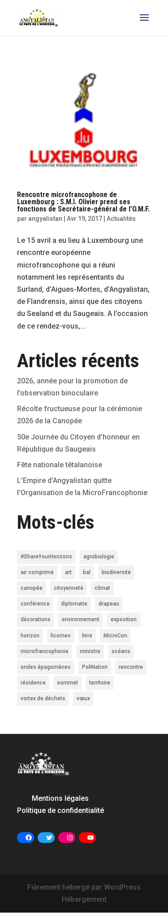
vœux (83, 698)
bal (86, 572)
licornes (61, 635)
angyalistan (45, 218)
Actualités (121, 218)
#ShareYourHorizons (46, 556)
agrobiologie (98, 556)
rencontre (131, 667)
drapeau (109, 604)
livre (87, 635)
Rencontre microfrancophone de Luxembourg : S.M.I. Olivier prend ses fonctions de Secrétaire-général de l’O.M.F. (83, 201)
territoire (99, 683)
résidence (33, 683)
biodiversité (116, 572)
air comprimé (37, 572)
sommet (67, 683)
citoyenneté (68, 588)
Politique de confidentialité (60, 810)
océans (121, 651)
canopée (32, 588)
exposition (124, 619)
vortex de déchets (43, 698)
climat (102, 588)
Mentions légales (60, 798)
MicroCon (115, 635)
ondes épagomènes (46, 667)
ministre (90, 651)
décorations (36, 619)
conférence (35, 604)
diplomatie (74, 604)
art (68, 572)
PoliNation (95, 667)
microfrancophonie (45, 651)
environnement (80, 619)
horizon (30, 635)
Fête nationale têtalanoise (59, 465)
